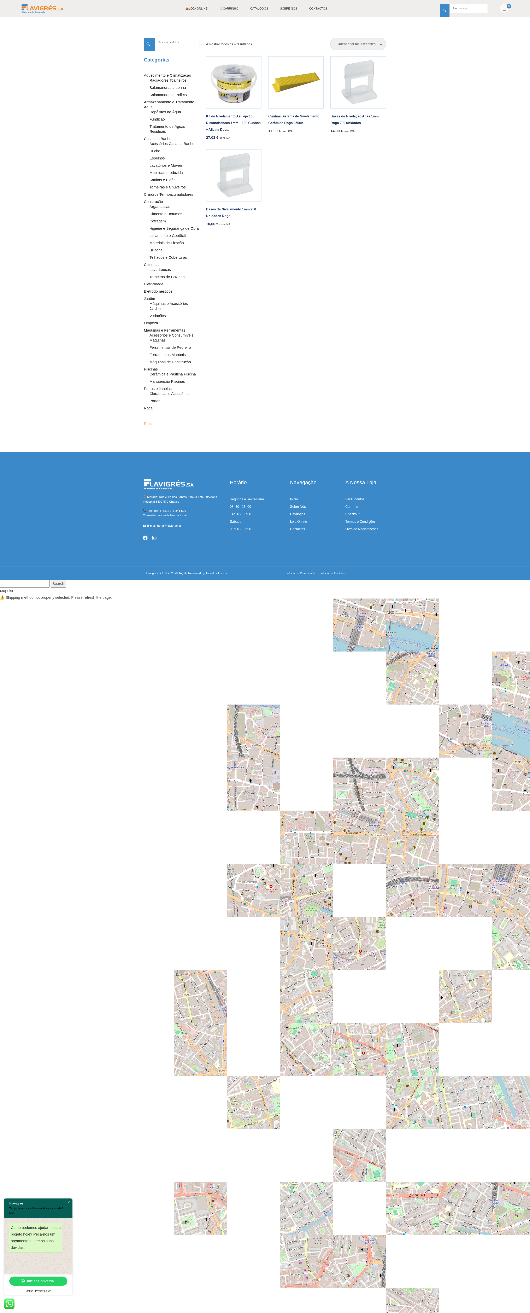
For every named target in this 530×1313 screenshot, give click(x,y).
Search (58, 584)
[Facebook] (145, 538)
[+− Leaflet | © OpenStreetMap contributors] (365, 656)
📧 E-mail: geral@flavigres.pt (162, 525)
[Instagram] (154, 538)
